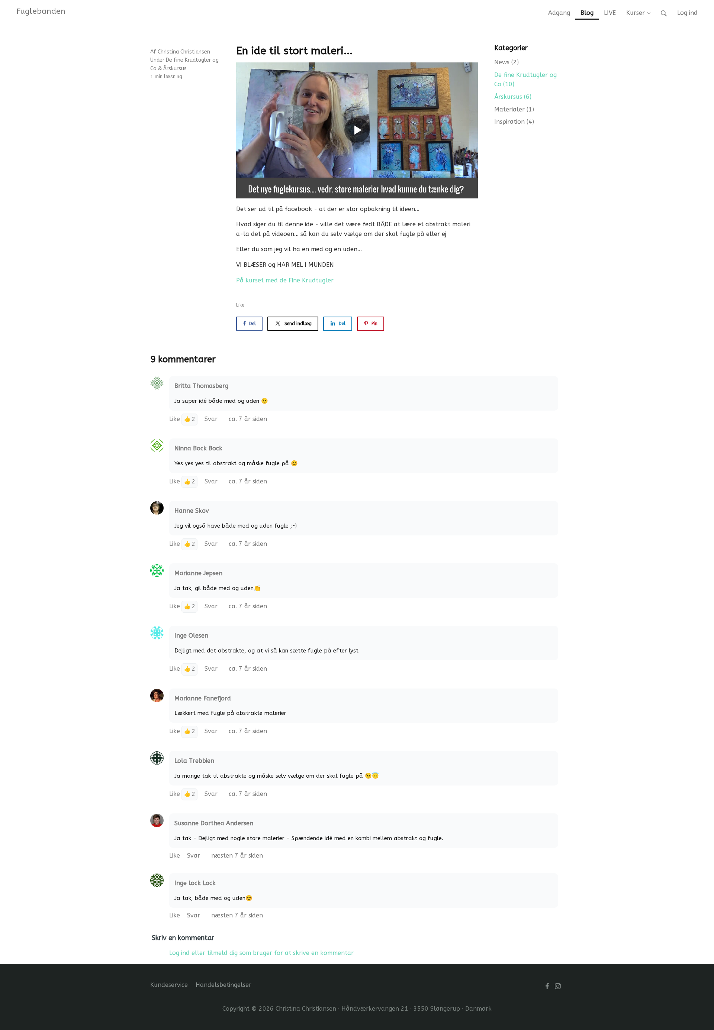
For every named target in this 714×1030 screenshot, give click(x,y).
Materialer (514, 109)
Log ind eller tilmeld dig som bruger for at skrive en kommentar (261, 952)
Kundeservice (169, 984)
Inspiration (514, 121)
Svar (212, 418)
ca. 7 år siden (248, 418)
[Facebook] (547, 986)
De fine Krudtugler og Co (525, 79)
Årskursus (175, 68)
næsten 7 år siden (237, 855)
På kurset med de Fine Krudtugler (285, 280)
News (506, 62)
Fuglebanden (40, 11)
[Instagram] (558, 986)
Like (240, 305)
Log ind (687, 12)
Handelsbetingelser (223, 984)
